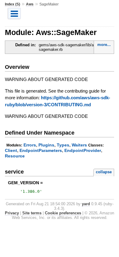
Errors (29, 145)
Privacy (12, 213)
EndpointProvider (82, 150)
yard (86, 204)
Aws (30, 4)
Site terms (31, 213)
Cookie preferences (63, 213)
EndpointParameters (41, 150)
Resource (15, 155)
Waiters (79, 145)
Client (11, 150)
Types (63, 145)
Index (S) (12, 4)
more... (104, 44)
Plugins (46, 145)
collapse (104, 172)
